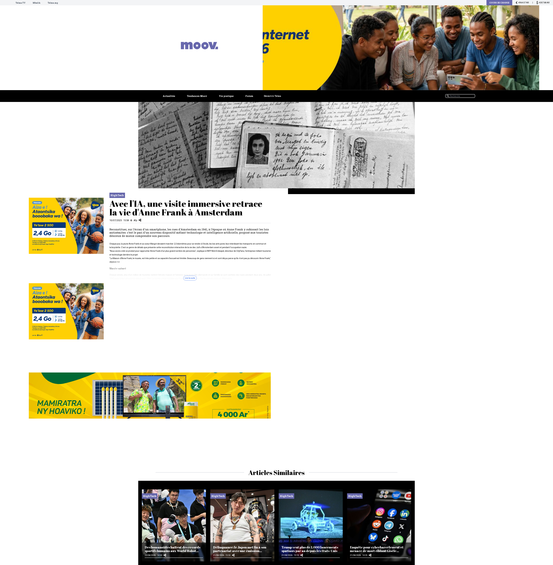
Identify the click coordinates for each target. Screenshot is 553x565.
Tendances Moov (197, 95)
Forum (249, 95)
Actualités (169, 95)
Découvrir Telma (272, 96)
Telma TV (20, 2)
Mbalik (36, 2)
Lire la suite (190, 278)
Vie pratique (226, 95)
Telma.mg (53, 2)
